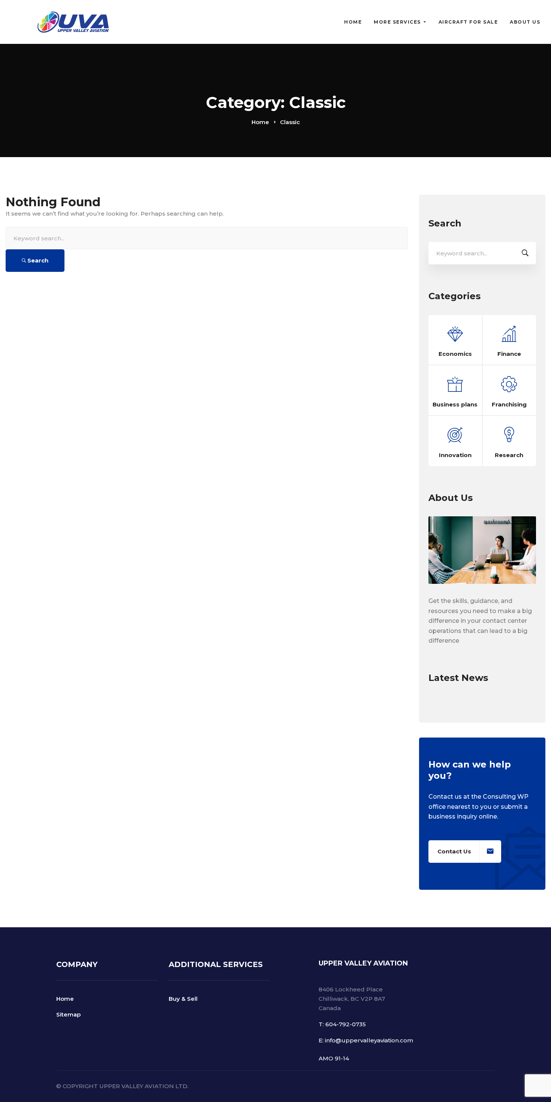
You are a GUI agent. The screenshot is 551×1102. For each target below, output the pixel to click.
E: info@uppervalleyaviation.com (366, 1040)
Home (260, 122)
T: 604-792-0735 (342, 1024)
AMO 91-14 (334, 1058)
